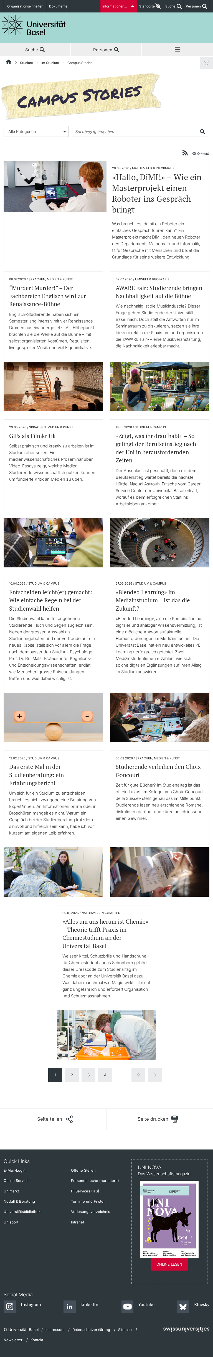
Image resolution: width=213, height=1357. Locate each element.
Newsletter (13, 1340)
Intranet (77, 1222)
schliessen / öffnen (206, 63)
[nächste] (155, 1075)
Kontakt (37, 1340)
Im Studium (50, 63)
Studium (26, 63)
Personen (192, 8)
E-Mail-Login (15, 1170)
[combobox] (36, 131)
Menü (177, 50)
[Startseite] (9, 63)
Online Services (17, 1180)
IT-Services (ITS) (85, 1191)
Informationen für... (117, 6)
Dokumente (58, 6)
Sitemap (125, 1329)
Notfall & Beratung (19, 1201)
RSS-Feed (200, 153)
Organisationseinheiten (25, 6)
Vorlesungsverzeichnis (90, 1211)
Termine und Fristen (88, 1201)
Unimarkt (11, 1191)
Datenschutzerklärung (91, 1329)
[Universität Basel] (34, 25)
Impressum (54, 1329)
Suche (169, 8)
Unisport (11, 1222)
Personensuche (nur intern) (95, 1180)
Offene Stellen (83, 1170)
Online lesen (169, 1264)
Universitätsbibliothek (22, 1211)
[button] (55, 1119)
